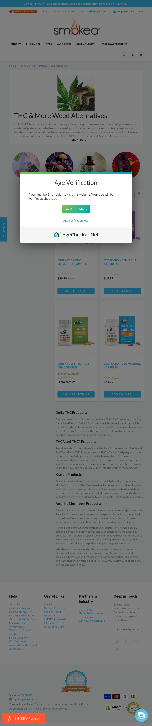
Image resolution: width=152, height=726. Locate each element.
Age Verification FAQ (76, 220)
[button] (141, 715)
